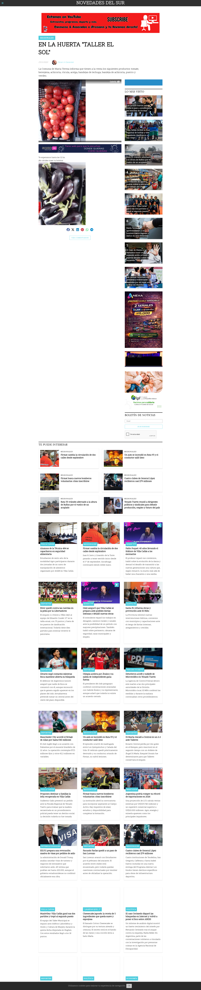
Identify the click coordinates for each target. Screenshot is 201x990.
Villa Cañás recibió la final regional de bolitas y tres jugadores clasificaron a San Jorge (138, 134)
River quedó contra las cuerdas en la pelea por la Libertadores (56, 610)
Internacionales (50, 846)
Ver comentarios (80, 238)
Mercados (131, 789)
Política (131, 909)
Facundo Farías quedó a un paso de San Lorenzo (100, 852)
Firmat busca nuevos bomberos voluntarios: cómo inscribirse (76, 480)
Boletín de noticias (140, 415)
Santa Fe (131, 604)
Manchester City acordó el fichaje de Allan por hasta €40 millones (56, 739)
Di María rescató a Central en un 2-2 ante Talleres (143, 739)
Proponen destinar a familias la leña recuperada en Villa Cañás (55, 795)
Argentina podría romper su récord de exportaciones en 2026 (143, 795)
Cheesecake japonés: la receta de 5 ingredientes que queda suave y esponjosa (99, 916)
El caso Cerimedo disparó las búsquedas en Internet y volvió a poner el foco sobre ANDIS (141, 916)
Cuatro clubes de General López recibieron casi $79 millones (139, 480)
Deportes (46, 604)
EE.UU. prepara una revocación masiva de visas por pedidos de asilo (57, 852)
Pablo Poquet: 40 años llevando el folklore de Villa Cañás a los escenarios (142, 551)
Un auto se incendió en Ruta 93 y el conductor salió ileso (141, 456)
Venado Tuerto (134, 670)
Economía (131, 978)
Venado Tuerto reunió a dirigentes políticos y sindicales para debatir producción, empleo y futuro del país (142, 505)
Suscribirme (144, 427)
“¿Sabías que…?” (92, 909)
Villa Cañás (47, 544)
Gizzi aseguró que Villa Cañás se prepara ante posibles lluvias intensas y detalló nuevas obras (98, 611)
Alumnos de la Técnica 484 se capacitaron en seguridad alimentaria (54, 551)
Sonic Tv (131, 544)
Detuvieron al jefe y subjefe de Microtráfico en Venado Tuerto (141, 676)
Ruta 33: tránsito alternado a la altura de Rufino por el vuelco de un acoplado (79, 505)
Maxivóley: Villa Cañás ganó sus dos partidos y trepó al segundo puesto (57, 915)
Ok (129, 985)
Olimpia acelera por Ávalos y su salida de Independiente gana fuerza (98, 677)
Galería (113, 81)
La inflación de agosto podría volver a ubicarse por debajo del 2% (137, 184)
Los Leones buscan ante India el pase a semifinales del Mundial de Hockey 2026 (138, 109)
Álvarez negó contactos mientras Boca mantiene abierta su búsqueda (57, 676)
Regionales (47, 38)
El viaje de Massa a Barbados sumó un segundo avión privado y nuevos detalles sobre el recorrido (137, 255)
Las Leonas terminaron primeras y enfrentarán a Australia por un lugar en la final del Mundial (138, 281)
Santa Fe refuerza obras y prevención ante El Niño (138, 610)
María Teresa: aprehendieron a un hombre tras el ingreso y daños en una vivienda (137, 232)
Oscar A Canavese (66, 62)
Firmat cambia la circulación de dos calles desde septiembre (78, 456)
